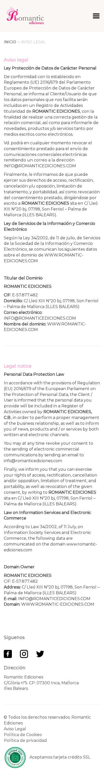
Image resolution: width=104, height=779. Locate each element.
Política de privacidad (25, 740)
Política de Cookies (23, 734)
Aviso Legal (15, 728)
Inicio (10, 42)
